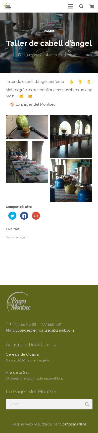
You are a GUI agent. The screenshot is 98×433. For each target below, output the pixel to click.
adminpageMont (62, 55)
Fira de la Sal (17, 372)
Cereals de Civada (22, 354)
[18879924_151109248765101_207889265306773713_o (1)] (27, 127)
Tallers (49, 30)
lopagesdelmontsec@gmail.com (45, 330)
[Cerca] (81, 6)
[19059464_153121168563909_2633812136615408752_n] (71, 180)
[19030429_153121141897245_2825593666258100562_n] (71, 136)
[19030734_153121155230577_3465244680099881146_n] (27, 162)
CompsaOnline (73, 424)
